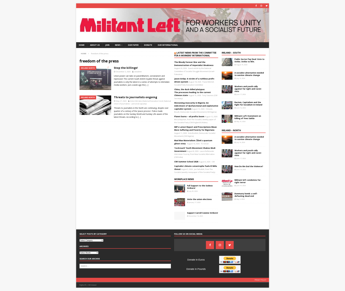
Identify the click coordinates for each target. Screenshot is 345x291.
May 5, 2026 (240, 199)
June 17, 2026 (241, 94)
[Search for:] (125, 266)
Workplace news (184, 179)
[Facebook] (256, 5)
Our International (168, 45)
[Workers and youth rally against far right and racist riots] (227, 89)
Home (81, 45)
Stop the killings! (126, 68)
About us (95, 45)
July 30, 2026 (193, 191)
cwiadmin (138, 71)
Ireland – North (231, 130)
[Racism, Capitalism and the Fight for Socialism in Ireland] (227, 105)
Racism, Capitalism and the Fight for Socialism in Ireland (248, 103)
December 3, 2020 (123, 71)
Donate (148, 45)
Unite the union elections (199, 199)
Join (107, 45)
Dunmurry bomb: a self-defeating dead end (246, 194)
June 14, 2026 (241, 169)
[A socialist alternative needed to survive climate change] (227, 76)
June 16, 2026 (241, 108)
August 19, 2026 (241, 65)
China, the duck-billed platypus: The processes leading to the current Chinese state (192, 92)
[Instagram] (261, 5)
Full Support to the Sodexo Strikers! (200, 186)
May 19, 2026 (240, 121)
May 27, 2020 (121, 101)
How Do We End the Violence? (248, 166)
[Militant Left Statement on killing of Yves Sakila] (227, 119)
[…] (147, 85)
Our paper (133, 45)
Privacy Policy (260, 280)
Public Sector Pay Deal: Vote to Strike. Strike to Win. (249, 60)
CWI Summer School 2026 (186, 161)
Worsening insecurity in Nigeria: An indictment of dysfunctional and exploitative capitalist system (196, 106)
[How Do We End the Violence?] (227, 169)
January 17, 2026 (194, 202)
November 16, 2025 (196, 216)
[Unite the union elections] (179, 202)
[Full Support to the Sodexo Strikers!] (179, 188)
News (117, 45)
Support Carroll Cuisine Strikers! (202, 213)
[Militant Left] (172, 40)
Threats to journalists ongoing (135, 97)
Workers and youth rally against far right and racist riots (247, 89)
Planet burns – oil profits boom (189, 116)
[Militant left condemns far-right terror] (227, 183)
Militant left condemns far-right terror (247, 181)
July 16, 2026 (240, 78)
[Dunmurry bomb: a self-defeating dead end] (227, 196)
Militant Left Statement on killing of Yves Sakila (247, 117)
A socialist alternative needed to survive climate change (249, 73)
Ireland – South (231, 52)
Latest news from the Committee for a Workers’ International (195, 54)
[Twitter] (266, 5)
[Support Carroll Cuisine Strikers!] (179, 216)
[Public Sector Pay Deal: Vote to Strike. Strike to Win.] (227, 62)
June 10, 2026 (241, 185)
